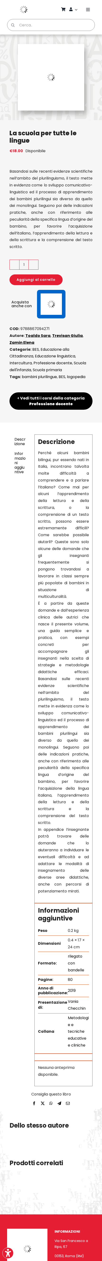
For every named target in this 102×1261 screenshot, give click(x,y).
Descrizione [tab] (20, 442)
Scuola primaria (47, 370)
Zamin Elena (21, 342)
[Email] (68, 1104)
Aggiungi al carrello (36, 279)
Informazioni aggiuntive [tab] (20, 463)
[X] (42, 1104)
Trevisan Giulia (67, 335)
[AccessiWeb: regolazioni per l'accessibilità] (8, 1253)
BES (35, 349)
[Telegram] (59, 1104)
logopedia (76, 377)
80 (70, 979)
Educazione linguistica (55, 356)
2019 (72, 990)
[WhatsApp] (51, 1104)
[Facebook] (34, 1104)
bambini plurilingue (39, 377)
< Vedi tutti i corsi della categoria (51, 401)
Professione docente (52, 363)
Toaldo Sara (38, 335)
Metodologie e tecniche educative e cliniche (78, 1031)
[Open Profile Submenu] (77, 9)
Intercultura (20, 363)
